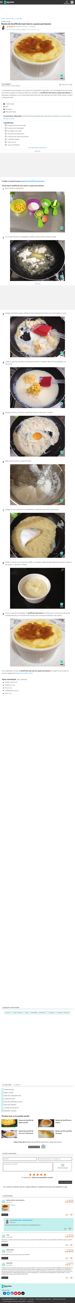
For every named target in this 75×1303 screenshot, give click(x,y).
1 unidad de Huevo (13, 139)
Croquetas (51, 1012)
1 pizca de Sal (11, 142)
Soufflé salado (19, 19)
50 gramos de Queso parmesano (18, 136)
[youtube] (15, 1293)
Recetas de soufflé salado (24, 673)
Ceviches (7, 1012)
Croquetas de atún (9, 1099)
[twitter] (8, 1293)
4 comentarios (32, 26)
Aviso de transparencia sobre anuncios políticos (14, 1301)
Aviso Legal (31, 1299)
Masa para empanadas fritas (12, 1095)
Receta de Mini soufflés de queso (63, 1132)
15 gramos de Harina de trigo (16, 125)
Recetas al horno (8, 118)
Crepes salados (17, 1012)
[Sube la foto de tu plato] (43, 1147)
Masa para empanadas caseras (13, 1102)
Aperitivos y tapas (10, 19)
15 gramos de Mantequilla (15, 128)
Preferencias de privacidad (59, 1299)
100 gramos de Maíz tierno (15, 134)
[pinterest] (19, 1293)
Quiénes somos (23, 1299)
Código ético (30, 1301)
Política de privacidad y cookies (43, 1299)
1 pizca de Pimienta (13, 145)
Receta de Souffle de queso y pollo (26, 1121)
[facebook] (4, 1293)
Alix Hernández (11, 30)
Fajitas (27, 1012)
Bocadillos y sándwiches (38, 1012)
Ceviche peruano (9, 1089)
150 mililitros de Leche (14, 131)
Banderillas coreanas (10, 1111)
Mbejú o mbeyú (8, 1092)
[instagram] (12, 1293)
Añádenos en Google (66, 85)
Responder (4, 1215)
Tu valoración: (26, 1178)
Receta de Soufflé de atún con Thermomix (26, 1132)
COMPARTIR (66, 3)
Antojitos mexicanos (63, 1012)
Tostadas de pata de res (11, 1108)
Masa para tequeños (10, 1105)
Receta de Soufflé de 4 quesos (63, 1121)
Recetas (3, 19)
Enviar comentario (65, 1182)
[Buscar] (72, 2)
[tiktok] (23, 1293)
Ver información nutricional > (37, 147)
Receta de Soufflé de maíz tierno (33, 181)
